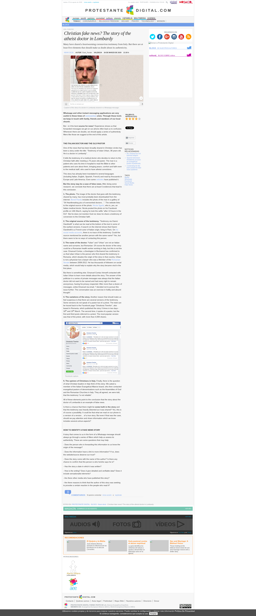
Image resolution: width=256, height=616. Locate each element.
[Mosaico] (185, 2)
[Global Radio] (173, 2)
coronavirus (90, 116)
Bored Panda (76, 200)
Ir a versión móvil (133, 2)
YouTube (181, 532)
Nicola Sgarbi (98, 205)
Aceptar (153, 614)
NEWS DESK (69, 53)
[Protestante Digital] (128, 10)
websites (100, 179)
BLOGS (66, 25)
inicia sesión (88, 2)
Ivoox (74, 532)
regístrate (96, 2)
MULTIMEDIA (70, 517)
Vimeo (189, 532)
